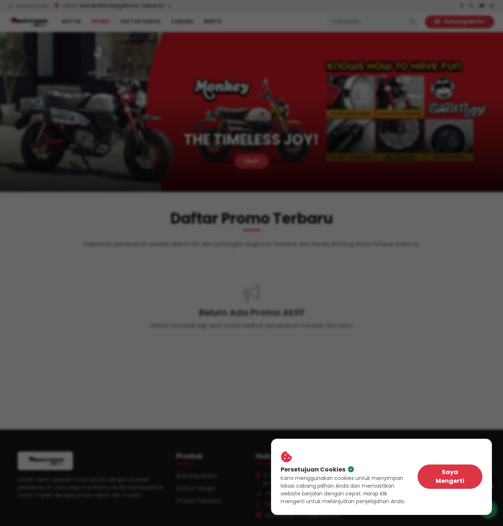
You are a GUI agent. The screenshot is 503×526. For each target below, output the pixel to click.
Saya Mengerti (450, 476)
